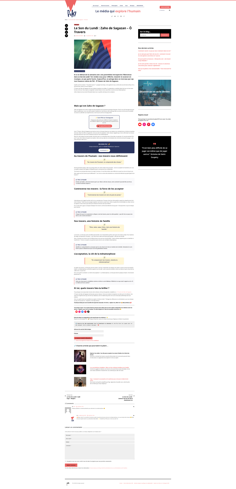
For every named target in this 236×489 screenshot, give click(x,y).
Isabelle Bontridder (79, 35)
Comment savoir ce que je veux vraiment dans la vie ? (154, 51)
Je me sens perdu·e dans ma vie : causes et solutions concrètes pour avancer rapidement (154, 64)
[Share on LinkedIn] (66, 32)
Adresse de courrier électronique (82, 329)
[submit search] (169, 10)
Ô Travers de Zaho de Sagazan (124, 292)
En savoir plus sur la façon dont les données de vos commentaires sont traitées (108, 468)
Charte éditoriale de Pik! (128, 483)
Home (66, 19)
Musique (76, 24)
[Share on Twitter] (66, 28)
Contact (120, 483)
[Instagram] (79, 312)
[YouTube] (76, 312)
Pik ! (68, 484)
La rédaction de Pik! (82, 415)
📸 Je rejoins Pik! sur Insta (104, 126)
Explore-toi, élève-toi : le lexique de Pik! (161, 483)
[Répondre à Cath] (133, 406)
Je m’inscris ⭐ (104, 150)
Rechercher (165, 35)
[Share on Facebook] (66, 25)
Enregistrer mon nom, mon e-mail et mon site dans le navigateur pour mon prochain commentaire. (89, 461)
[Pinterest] (85, 312)
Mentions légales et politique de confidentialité (143, 483)
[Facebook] (82, 312)
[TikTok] (88, 312)
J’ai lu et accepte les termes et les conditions (87, 340)
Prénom (76, 333)
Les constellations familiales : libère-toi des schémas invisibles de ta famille (109, 367)
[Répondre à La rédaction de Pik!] (133, 415)
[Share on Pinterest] (66, 35)
